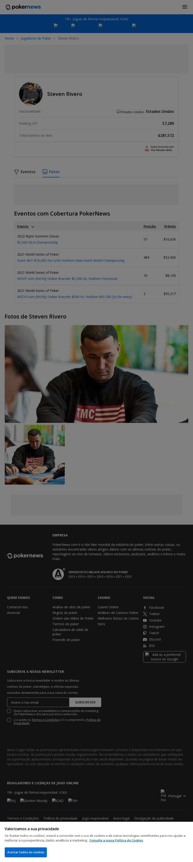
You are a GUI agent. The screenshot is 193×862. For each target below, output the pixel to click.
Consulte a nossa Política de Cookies (116, 840)
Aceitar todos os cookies (25, 852)
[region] (96, 842)
